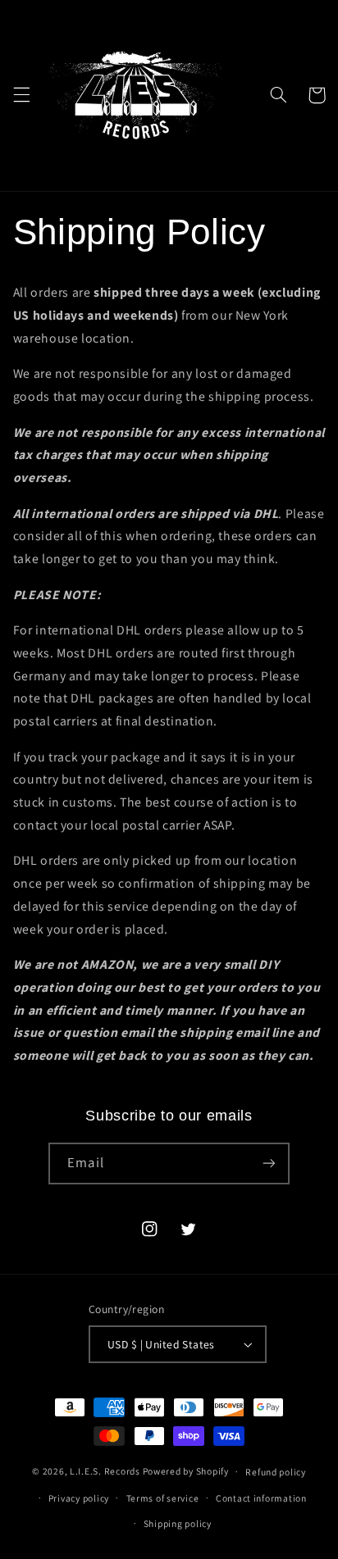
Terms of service (162, 1498)
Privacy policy (78, 1498)
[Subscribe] (268, 1163)
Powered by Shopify (186, 1471)
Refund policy (275, 1472)
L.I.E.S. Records (105, 1471)
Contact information (261, 1498)
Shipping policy (178, 1523)
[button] (21, 95)
